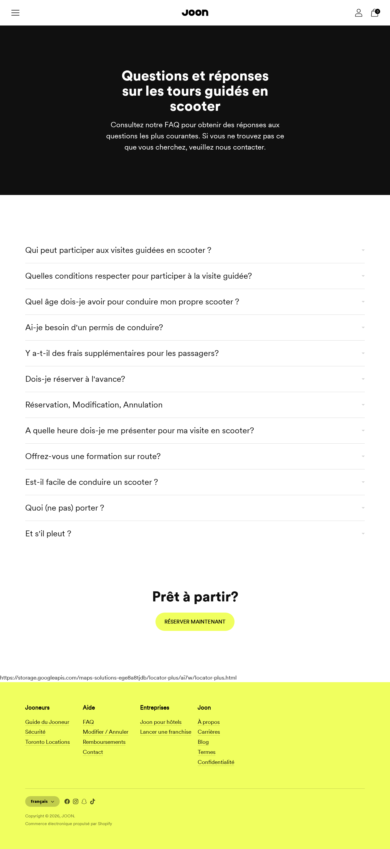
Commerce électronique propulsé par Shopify (68, 823)
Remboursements (104, 741)
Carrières (209, 731)
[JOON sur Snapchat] (84, 802)
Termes (206, 752)
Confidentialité (216, 762)
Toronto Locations (47, 741)
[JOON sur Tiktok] (92, 802)
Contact (93, 752)
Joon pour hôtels (160, 722)
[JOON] (195, 12)
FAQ (88, 722)
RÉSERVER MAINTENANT (195, 622)
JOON (68, 815)
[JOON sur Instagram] (75, 802)
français (39, 801)
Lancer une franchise (165, 731)
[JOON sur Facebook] (67, 802)
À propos (209, 722)
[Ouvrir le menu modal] (15, 12)
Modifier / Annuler (105, 731)
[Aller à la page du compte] (358, 12)
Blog (203, 741)
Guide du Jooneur (47, 722)
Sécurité (35, 731)
